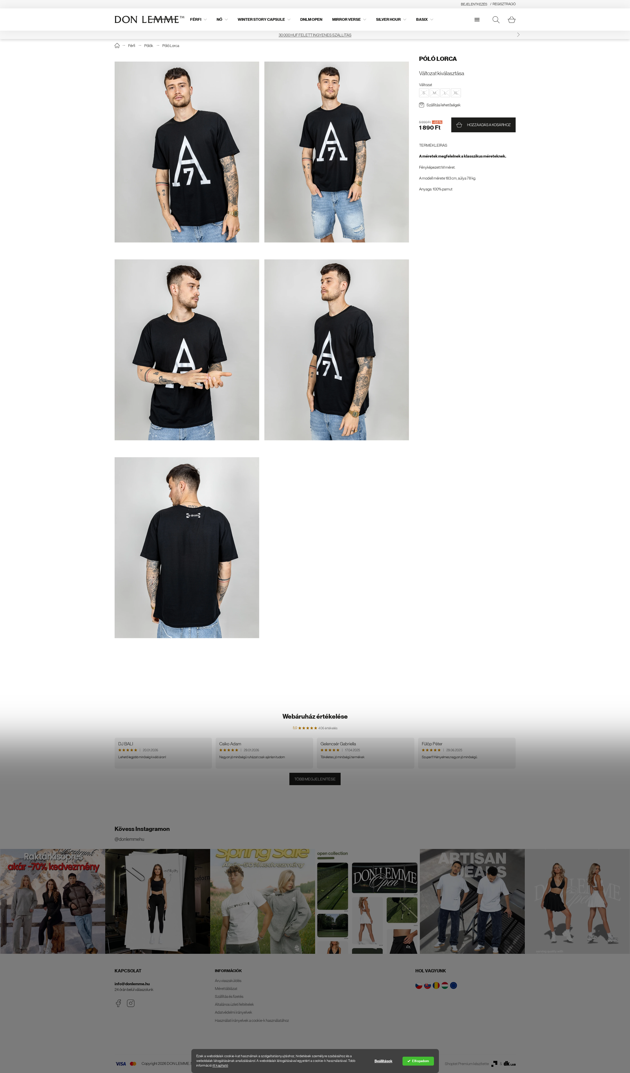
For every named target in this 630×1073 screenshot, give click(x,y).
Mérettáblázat (226, 988)
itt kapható (220, 1065)
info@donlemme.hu (132, 984)
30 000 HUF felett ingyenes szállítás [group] (315, 35)
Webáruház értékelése (315, 716)
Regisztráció (504, 4)
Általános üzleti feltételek (234, 1004)
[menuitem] (198, 20)
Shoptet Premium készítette (467, 1063)
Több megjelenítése (315, 779)
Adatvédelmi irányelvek (233, 1012)
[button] (518, 34)
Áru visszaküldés (228, 980)
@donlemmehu (129, 839)
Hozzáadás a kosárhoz (489, 125)
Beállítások (383, 1061)
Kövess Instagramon (142, 829)
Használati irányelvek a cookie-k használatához (252, 1020)
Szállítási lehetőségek (444, 105)
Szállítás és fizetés (229, 996)
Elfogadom (420, 1061)
